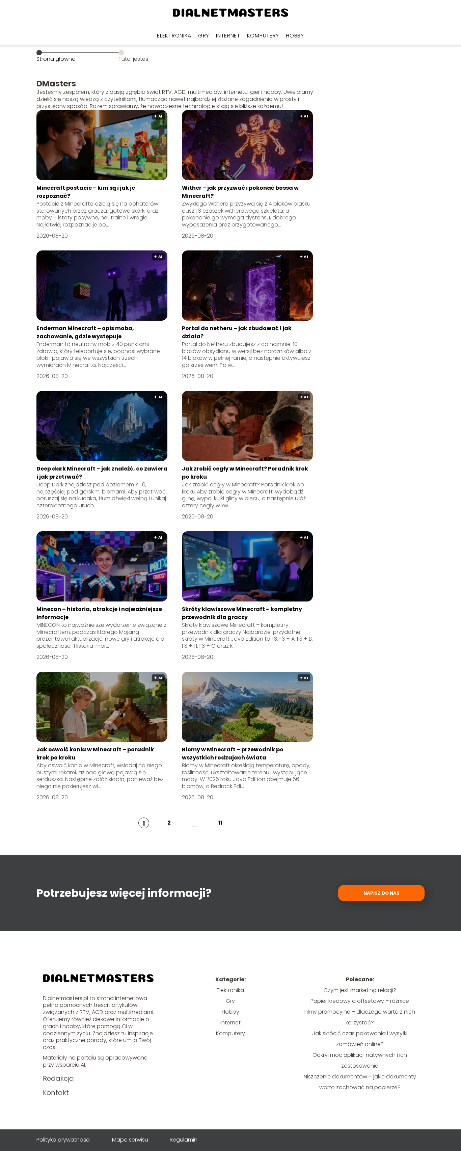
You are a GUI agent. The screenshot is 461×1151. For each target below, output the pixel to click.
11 (220, 823)
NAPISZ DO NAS (381, 893)
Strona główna (56, 59)
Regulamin (183, 1140)
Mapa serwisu (130, 1140)
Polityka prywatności (63, 1140)
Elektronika (174, 35)
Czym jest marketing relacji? (360, 990)
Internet (228, 35)
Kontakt (56, 1092)
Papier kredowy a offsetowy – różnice (359, 1001)
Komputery (263, 35)
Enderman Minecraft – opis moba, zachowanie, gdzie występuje (85, 332)
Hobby (295, 35)
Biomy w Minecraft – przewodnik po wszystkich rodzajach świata (232, 753)
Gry (203, 35)
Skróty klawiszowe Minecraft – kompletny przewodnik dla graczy (242, 613)
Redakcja (58, 1078)
